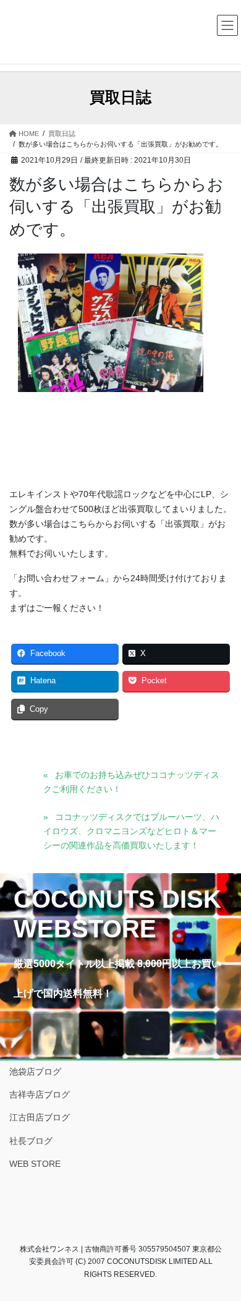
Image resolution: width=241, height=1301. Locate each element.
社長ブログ (31, 1141)
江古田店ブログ (39, 1117)
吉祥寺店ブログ (39, 1094)
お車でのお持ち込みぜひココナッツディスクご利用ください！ (131, 782)
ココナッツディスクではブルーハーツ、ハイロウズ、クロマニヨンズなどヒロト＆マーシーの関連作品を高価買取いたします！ (131, 831)
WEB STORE (35, 1164)
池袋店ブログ (35, 1072)
